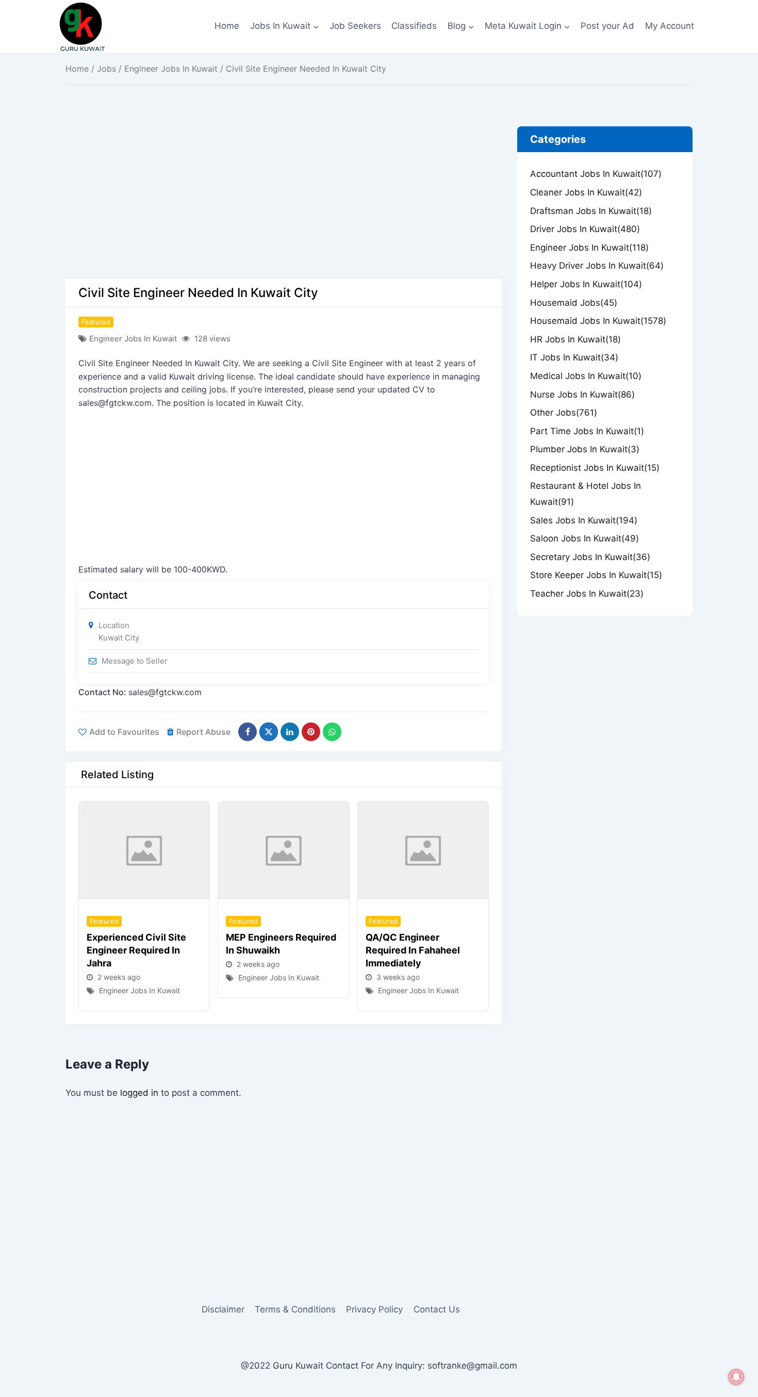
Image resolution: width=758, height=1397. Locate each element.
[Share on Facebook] (247, 731)
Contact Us (437, 1309)
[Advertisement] (283, 202)
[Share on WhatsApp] (332, 731)
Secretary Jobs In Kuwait (590, 557)
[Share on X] (268, 731)
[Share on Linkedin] (290, 731)
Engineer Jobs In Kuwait (171, 68)
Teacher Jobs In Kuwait (587, 593)
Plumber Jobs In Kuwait (584, 449)
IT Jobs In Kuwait (574, 357)
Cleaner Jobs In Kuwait (586, 192)
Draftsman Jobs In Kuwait (591, 211)
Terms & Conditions (295, 1309)
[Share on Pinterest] (311, 731)
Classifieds (414, 26)
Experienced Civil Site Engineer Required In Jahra (136, 950)
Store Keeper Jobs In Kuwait (596, 575)
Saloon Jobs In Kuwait (584, 538)
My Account (669, 26)
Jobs (106, 68)
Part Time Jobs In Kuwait (587, 431)
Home (227, 26)
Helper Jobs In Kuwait (586, 284)
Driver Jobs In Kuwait (585, 229)
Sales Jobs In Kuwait (583, 520)
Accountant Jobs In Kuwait (596, 174)
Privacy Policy (374, 1309)
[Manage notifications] (736, 1377)
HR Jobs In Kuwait (575, 339)
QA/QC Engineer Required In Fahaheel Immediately (413, 950)
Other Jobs (563, 412)
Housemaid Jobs (573, 303)
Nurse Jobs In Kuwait (582, 394)
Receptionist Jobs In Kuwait (595, 468)
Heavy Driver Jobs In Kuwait (597, 265)
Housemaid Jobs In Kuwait (598, 321)
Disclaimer (223, 1309)
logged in (139, 1093)
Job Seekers (355, 26)
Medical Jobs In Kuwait (585, 376)
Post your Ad (607, 26)
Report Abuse (203, 732)
